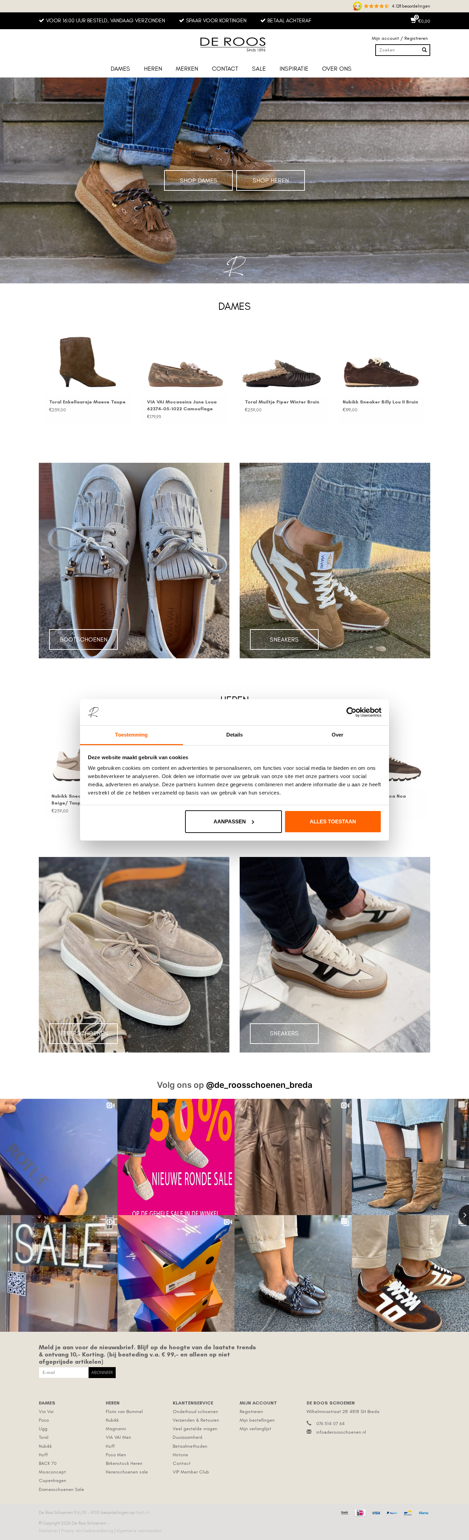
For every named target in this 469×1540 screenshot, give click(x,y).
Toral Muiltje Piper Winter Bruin (282, 402)
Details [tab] (234, 735)
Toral (43, 1437)
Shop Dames (198, 180)
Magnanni (116, 1429)
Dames (120, 68)
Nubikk (45, 1446)
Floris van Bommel (124, 1411)
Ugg (43, 1429)
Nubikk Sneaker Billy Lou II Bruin (380, 402)
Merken (187, 68)
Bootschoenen (83, 639)
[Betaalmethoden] (344, 1511)
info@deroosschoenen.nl (341, 1432)
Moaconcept (52, 1472)
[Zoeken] (424, 50)
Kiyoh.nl (142, 1512)
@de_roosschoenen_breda (259, 1085)
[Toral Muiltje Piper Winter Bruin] (283, 362)
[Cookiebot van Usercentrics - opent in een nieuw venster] (351, 712)
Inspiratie (293, 68)
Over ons (337, 68)
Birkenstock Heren (124, 1463)
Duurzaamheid (187, 1437)
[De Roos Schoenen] (234, 44)
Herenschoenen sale (127, 1472)
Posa (44, 1420)
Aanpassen (230, 821)
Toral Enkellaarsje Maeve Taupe (87, 402)
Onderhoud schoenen (195, 1411)
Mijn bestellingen (257, 1420)
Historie (180, 1455)
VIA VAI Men (118, 1437)
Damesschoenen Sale (61, 1489)
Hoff (43, 1455)
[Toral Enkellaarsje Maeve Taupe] (87, 362)
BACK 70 (48, 1463)
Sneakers (284, 639)
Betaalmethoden (190, 1446)
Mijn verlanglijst (255, 1429)
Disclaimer (49, 1530)
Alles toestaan (333, 821)
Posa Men (116, 1455)
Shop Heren (271, 180)
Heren (153, 68)
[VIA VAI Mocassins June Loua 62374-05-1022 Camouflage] (185, 362)
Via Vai (46, 1411)
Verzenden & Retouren (196, 1420)
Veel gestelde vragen (195, 1429)
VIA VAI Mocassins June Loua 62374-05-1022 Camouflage (182, 405)
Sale (259, 68)
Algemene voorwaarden (139, 1530)
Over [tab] (337, 735)
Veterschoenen (83, 1033)
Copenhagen (52, 1480)
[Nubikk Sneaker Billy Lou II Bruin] (381, 362)
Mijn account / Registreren (400, 38)
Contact (225, 68)
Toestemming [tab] (131, 735)
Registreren (251, 1411)
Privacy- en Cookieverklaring (87, 1530)
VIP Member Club (191, 1472)
